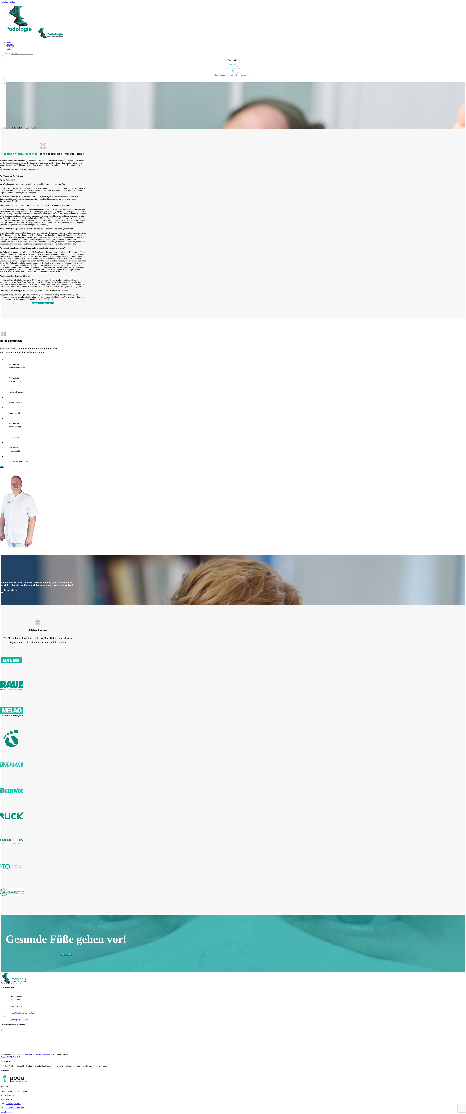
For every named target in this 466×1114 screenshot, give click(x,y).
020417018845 (11, 1099)
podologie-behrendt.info (19, 1020)
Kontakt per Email (13, 1104)
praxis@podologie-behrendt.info (22, 1013)
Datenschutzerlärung (42, 1054)
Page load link (6, 1112)
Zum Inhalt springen (9, 2)
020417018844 (12, 1095)
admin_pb (9, 128)
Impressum (27, 1054)
